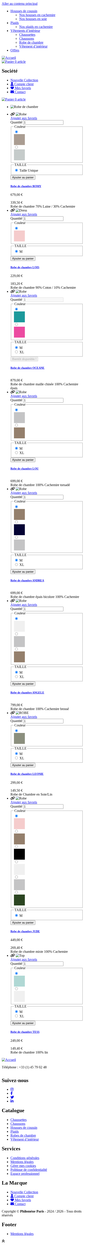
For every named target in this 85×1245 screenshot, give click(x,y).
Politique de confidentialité (28, 1170)
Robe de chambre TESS (24, 1031)
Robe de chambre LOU (24, 468)
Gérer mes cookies (23, 1166)
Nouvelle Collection (24, 80)
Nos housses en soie (33, 19)
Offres (14, 50)
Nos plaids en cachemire (36, 27)
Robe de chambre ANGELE (27, 692)
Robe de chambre (31, 42)
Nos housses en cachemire (37, 15)
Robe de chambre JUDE (25, 931)
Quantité (16, 122)
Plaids (14, 23)
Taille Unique (28, 170)
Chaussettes (27, 34)
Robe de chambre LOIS (24, 267)
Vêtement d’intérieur (33, 46)
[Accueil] (9, 58)
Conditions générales (24, 1158)
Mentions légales (22, 1162)
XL (21, 352)
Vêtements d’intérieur (25, 30)
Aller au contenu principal (19, 3)
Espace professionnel (24, 1173)
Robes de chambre (23, 1135)
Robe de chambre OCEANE (27, 367)
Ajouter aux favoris (23, 118)
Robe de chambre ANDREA (27, 580)
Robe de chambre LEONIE (27, 773)
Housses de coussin (23, 11)
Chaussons (26, 38)
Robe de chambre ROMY (25, 186)
